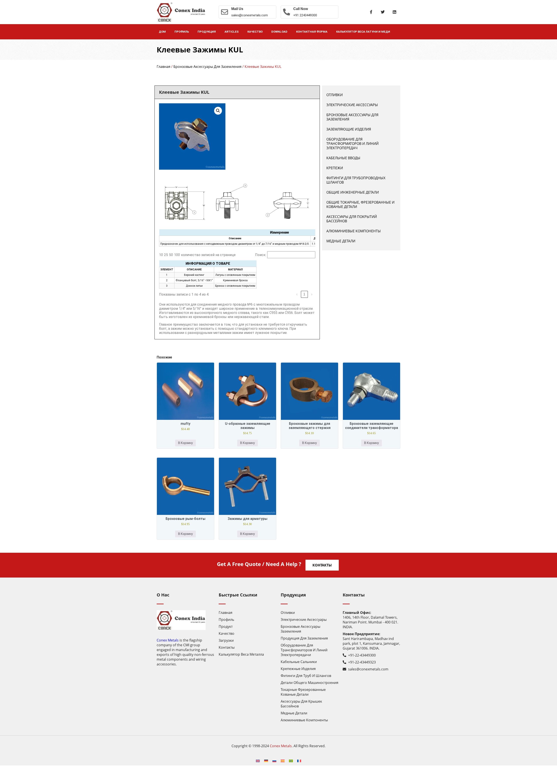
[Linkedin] (394, 12)
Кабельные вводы (343, 158)
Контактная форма (311, 31)
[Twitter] (383, 12)
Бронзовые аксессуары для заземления (207, 66)
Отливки (334, 94)
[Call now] (286, 11)
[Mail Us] (224, 11)
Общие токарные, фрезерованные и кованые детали (360, 204)
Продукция (207, 31)
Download (279, 31)
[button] (218, 111)
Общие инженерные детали (352, 192)
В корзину (185, 443)
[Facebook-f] (371, 12)
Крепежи (334, 168)
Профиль (181, 31)
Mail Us (237, 9)
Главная (163, 66)
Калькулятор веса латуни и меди (363, 31)
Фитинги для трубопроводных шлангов (355, 180)
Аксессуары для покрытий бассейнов (351, 218)
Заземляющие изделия (348, 129)
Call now (300, 9)
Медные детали (340, 241)
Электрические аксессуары (352, 104)
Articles (232, 31)
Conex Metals (168, 640)
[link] (297, 294)
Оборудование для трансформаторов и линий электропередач (352, 143)
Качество (255, 31)
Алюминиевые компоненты (353, 231)
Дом (162, 31)
